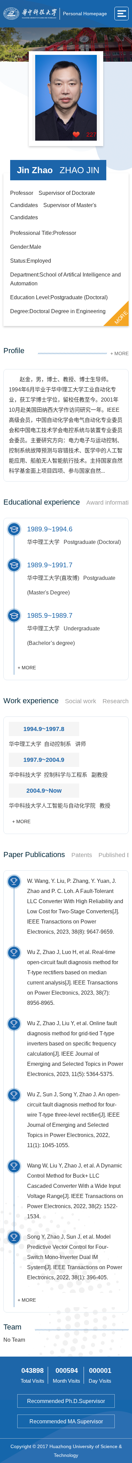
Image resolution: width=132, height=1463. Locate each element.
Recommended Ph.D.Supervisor (66, 1401)
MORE (121, 317)
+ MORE (119, 353)
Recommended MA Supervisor (66, 1421)
